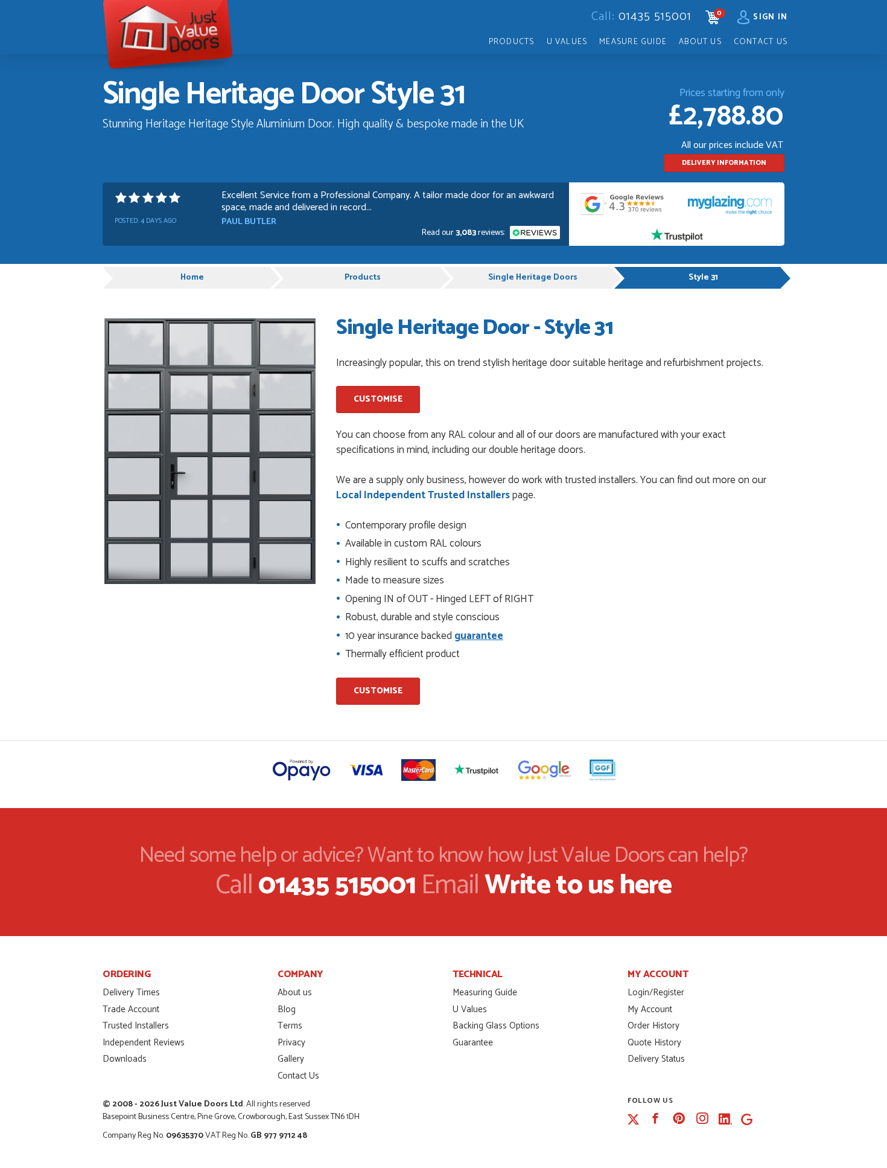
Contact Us (760, 41)
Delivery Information (724, 163)
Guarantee (473, 1042)
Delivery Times (131, 992)
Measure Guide (633, 41)
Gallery (291, 1059)
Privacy (291, 1042)
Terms (290, 1025)
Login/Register (656, 992)
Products (512, 41)
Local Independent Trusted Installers (423, 495)
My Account (650, 1009)
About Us (700, 41)
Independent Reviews (144, 1042)
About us (295, 992)
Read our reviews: (464, 233)
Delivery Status (656, 1059)
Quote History (654, 1042)
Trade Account (131, 1009)
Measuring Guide (485, 992)
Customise (378, 399)
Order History (653, 1025)
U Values (567, 41)
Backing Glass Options (496, 1025)
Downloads (125, 1059)
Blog (287, 1009)
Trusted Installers (136, 1025)
